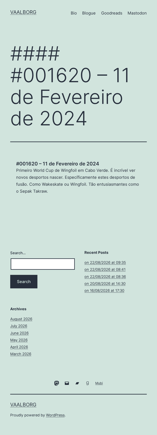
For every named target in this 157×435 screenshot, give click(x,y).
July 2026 (18, 326)
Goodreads (111, 13)
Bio (74, 13)
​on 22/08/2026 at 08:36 (105, 276)
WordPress (55, 415)
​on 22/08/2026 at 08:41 (105, 269)
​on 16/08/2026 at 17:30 (104, 290)
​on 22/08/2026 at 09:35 (105, 262)
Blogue (89, 13)
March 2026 (20, 354)
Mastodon (137, 13)
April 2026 (19, 347)
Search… (18, 253)
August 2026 (21, 319)
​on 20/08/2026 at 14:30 (105, 283)
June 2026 (19, 333)
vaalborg (23, 12)
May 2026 (19, 340)
